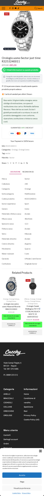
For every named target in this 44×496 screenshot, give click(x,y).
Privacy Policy (26, 493)
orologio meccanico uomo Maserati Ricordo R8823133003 (11, 306)
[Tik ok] (18, 8)
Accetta (22, 475)
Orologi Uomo (24, 150)
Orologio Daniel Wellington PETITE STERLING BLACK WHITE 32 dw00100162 (32, 311)
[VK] (13, 163)
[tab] (15, 172)
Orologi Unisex (14, 299)
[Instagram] (13, 8)
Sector (12, 157)
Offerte (26, 299)
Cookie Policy (16, 493)
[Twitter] (8, 163)
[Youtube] (15, 8)
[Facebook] (10, 8)
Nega (22, 482)
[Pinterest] (16, 163)
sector (7, 153)
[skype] (27, 163)
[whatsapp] (24, 163)
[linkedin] (21, 163)
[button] (40, 451)
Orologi (15, 150)
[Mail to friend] (18, 163)
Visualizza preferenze (22, 488)
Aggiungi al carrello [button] (11, 324)
